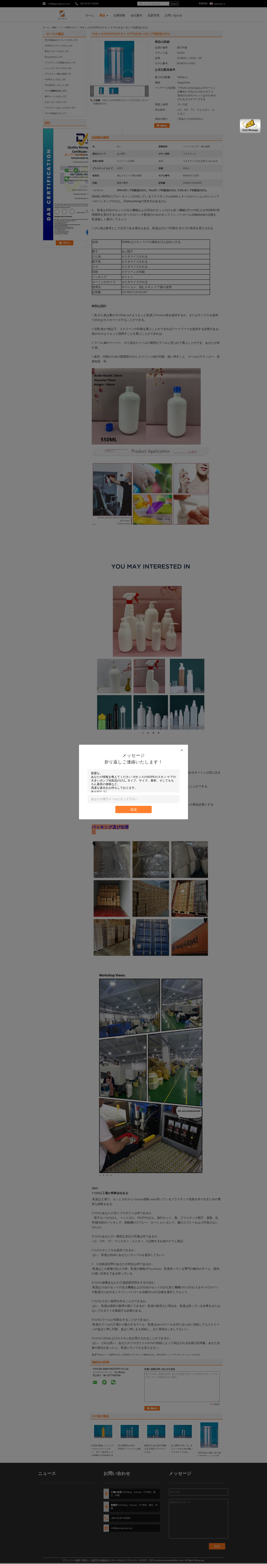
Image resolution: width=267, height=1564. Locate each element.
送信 (133, 809)
